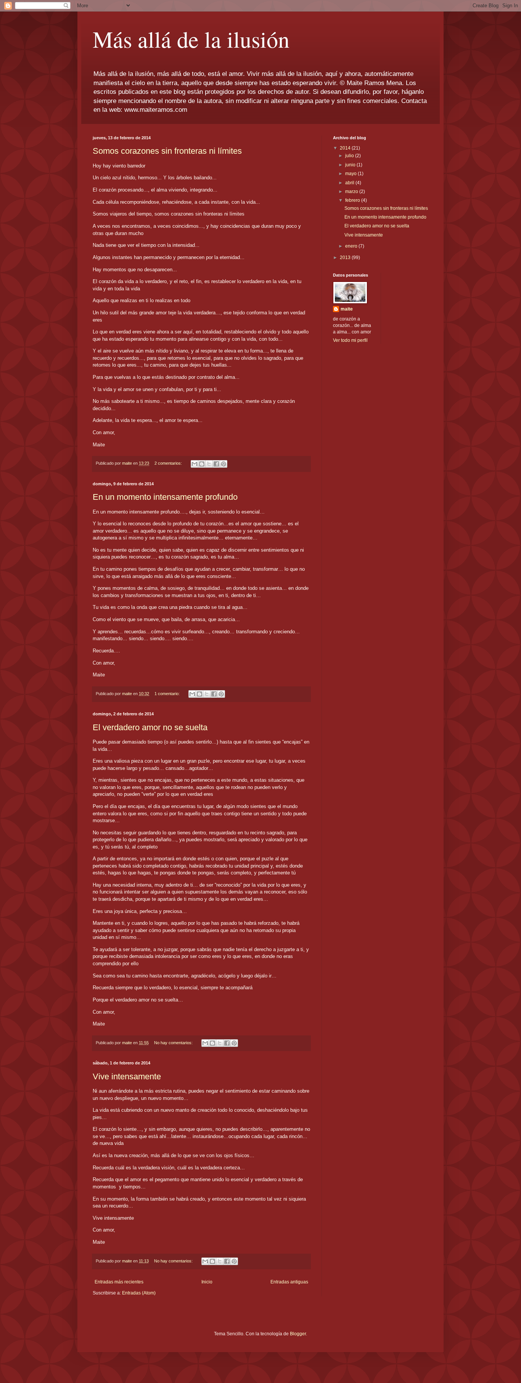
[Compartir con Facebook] (216, 464)
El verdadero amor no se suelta (150, 727)
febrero (353, 200)
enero (352, 246)
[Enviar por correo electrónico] (194, 464)
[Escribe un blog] (202, 464)
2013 (346, 257)
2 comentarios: (168, 463)
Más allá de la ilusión (191, 39)
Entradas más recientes (119, 1282)
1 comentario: (167, 693)
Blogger (298, 1333)
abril (350, 182)
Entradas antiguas (289, 1282)
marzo (352, 191)
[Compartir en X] (209, 464)
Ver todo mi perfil (350, 340)
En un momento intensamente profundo (165, 497)
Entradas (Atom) (139, 1293)
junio (351, 164)
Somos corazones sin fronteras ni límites (167, 151)
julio (350, 155)
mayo (351, 173)
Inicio (206, 1282)
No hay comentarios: (174, 1042)
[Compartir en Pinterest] (223, 464)
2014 (346, 148)
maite (347, 309)
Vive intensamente (127, 1076)
